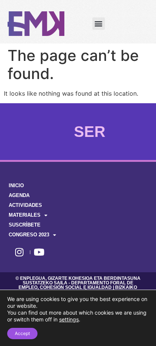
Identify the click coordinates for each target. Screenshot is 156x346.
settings (69, 319)
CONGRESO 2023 (29, 234)
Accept (22, 333)
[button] (98, 23)
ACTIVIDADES (25, 205)
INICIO (16, 185)
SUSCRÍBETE (25, 225)
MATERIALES (25, 215)
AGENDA (19, 195)
